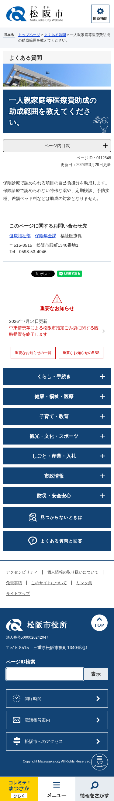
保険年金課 (45, 235)
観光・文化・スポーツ (54, 436)
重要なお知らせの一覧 (33, 353)
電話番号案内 (37, 720)
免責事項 (14, 583)
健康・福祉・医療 (54, 396)
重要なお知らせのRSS (81, 353)
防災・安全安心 (54, 495)
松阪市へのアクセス (44, 741)
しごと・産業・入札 (54, 456)
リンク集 (84, 583)
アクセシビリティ (22, 572)
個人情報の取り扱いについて (72, 572)
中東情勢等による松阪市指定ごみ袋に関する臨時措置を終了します (53, 331)
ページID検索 (20, 661)
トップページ (29, 35)
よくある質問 (55, 35)
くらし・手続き (54, 376)
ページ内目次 (57, 145)
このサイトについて (49, 583)
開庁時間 (33, 698)
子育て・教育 (54, 416)
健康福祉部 (20, 235)
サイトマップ (18, 594)
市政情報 (54, 475)
